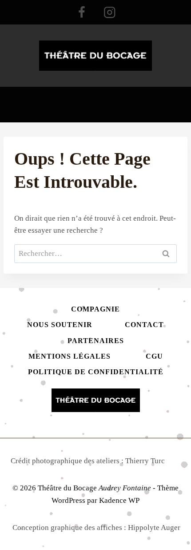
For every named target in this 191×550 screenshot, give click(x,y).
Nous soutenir (59, 324)
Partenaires (96, 340)
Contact (144, 324)
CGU (154, 356)
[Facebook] (81, 12)
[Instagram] (109, 12)
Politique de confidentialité (95, 372)
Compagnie (95, 309)
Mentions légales (69, 356)
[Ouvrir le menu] (95, 98)
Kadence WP (119, 500)
